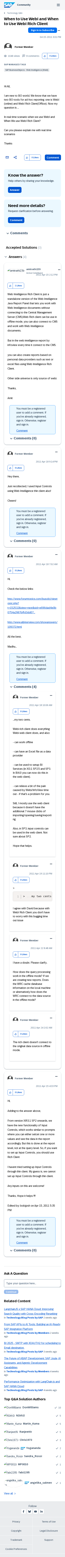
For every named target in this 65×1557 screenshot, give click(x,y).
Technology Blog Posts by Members (28, 1333)
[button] (44, 56)
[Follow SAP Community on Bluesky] (29, 1511)
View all (8, 1493)
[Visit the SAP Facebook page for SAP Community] (23, 1511)
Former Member (24, 47)
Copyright (16, 1530)
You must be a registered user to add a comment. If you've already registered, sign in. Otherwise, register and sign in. (31, 416)
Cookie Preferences (16, 1549)
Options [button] (59, 30)
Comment (53, 157)
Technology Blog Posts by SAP (24, 1317)
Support (48, 1540)
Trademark (16, 1540)
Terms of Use (49, 1521)
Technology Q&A (14, 13)
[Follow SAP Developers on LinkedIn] (41, 1511)
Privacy (16, 1521)
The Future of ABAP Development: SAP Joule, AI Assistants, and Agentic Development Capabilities (32, 1363)
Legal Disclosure (49, 1530)
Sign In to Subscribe (42, 30)
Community (23, 4)
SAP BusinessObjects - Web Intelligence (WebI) (26, 70)
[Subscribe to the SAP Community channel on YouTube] (35, 1511)
